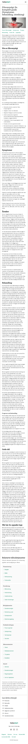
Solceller (7, 638)
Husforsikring (8, 592)
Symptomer (16, 30)
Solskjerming (8, 631)
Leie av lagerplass (9, 677)
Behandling (5, 32)
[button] (25, 2)
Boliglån (7, 569)
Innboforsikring (8, 596)
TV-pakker (7, 654)
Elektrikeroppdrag (9, 619)
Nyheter (10, 734)
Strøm (6, 647)
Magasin (4, 734)
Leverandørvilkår (6, 737)
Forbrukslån (8, 580)
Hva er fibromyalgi (6, 30)
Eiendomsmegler (9, 608)
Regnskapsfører (9, 674)
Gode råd (11, 32)
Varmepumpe (8, 635)
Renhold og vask (9, 612)
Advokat (7, 666)
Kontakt (14, 737)
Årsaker (22, 30)
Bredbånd (7, 658)
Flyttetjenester (8, 615)
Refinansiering (8, 576)
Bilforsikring (8, 589)
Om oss (15, 734)
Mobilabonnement (9, 651)
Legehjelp (18, 32)
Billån (6, 573)
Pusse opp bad (8, 628)
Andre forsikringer (9, 599)
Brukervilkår (22, 734)
